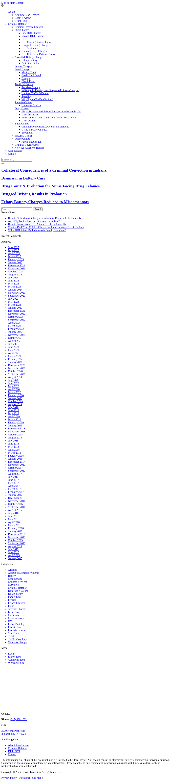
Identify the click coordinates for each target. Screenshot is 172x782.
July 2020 (13, 380)
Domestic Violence (18, 590)
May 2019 (13, 413)
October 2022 (15, 316)
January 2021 (15, 362)
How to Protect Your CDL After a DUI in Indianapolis (37, 224)
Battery (12, 575)
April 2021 (14, 353)
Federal (12, 599)
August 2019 (15, 404)
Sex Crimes (14, 633)
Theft (11, 636)
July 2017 (13, 476)
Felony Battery (29, 60)
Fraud (11, 606)
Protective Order (30, 63)
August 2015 (15, 546)
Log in (11, 653)
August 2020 (15, 377)
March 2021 (14, 356)
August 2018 (15, 437)
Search (37, 209)
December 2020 (16, 365)
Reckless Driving (31, 87)
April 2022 (14, 322)
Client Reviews (23, 17)
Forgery (26, 78)
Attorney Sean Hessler (27, 14)
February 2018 (16, 455)
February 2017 (16, 491)
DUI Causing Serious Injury (36, 42)
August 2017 (15, 473)
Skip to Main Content (12, 2)
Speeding (26, 96)
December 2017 (16, 461)
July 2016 (13, 513)
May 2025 (13, 250)
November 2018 (16, 431)
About (11, 11)
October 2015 (15, 540)
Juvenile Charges (17, 609)
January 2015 (15, 558)
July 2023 (13, 298)
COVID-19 (14, 584)
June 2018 (13, 443)
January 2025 (15, 262)
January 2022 (15, 331)
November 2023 (16, 292)
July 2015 (13, 549)
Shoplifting (27, 132)
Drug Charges (15, 593)
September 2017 (16, 470)
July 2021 (13, 344)
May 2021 (13, 350)
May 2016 (13, 519)
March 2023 (14, 304)
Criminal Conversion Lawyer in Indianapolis (45, 126)
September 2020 (16, 374)
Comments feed (16, 659)
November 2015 (16, 537)
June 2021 (13, 347)
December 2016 (16, 498)
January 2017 (15, 494)
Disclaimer (24, 777)
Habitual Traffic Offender (35, 93)
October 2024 (15, 271)
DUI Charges (22, 30)
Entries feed (14, 656)
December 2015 (16, 534)
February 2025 (16, 259)
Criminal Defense (17, 23)
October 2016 (15, 504)
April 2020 (14, 389)
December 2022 (16, 310)
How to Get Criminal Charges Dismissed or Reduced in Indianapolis (44, 218)
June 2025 (13, 247)
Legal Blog (21, 20)
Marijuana (13, 615)
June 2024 (13, 280)
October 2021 (15, 337)
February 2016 (16, 528)
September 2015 (16, 543)
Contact (12, 153)
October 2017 (15, 467)
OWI (10, 621)
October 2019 (15, 401)
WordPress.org (16, 662)
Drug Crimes (22, 108)
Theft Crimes (22, 123)
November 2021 (16, 334)
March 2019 (14, 419)
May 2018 (13, 446)
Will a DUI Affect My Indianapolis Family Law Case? (37, 230)
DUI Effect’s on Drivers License (39, 54)
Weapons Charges (17, 642)
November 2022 (16, 313)
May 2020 (13, 386)
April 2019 (14, 416)
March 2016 (14, 525)
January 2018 (15, 458)
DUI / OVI (14, 751)
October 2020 (15, 371)
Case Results (15, 150)
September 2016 (16, 507)
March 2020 (14, 392)
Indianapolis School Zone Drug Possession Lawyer (49, 117)
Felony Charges (23, 66)
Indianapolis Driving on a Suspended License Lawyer (50, 90)
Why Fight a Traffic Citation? (37, 99)
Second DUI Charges (33, 36)
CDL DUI (27, 39)
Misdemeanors (16, 618)
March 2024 (14, 286)
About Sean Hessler (18, 745)
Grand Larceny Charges (34, 129)
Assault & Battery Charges (29, 57)
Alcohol (12, 569)
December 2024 (16, 265)
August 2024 (15, 274)
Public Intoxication (31, 141)
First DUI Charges (31, 33)
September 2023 (16, 295)
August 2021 (15, 341)
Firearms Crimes (23, 135)
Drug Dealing (29, 120)
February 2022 (16, 328)
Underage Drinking (32, 105)
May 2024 (13, 283)
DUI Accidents (29, 48)
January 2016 (15, 531)
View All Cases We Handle (29, 147)
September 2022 (16, 319)
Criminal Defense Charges (29, 26)
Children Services (17, 581)
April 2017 (14, 485)
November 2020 (16, 368)
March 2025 (14, 256)
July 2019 (13, 407)
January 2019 (15, 425)
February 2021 (16, 359)
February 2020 (16, 395)
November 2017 (16, 464)
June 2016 (13, 516)
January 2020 (15, 398)
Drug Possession (30, 114)
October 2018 (15, 434)
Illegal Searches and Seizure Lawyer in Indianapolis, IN (51, 111)
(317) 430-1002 (18, 719)
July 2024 (13, 277)
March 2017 (14, 488)
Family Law (14, 596)
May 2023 (13, 301)
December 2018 (16, 428)
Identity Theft (29, 72)
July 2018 (13, 440)
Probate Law (15, 627)
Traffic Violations (24, 84)
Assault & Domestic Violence (23, 572)
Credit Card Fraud (31, 75)
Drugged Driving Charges (35, 45)
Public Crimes (22, 138)
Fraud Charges (22, 69)
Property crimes (16, 630)
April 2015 (14, 555)
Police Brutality (16, 624)
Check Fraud (28, 81)
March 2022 (14, 325)
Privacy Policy (9, 777)
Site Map (36, 777)
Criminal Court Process (27, 144)
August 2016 (15, 510)
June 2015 (13, 552)
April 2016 (14, 522)
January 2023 (15, 307)
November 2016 (16, 501)
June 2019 (13, 410)
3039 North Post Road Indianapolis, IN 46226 (13, 732)
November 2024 (16, 268)
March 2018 (14, 452)
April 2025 (14, 253)
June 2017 (13, 479)
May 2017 (13, 482)
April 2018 (14, 449)
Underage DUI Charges (34, 51)
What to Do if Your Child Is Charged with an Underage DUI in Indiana (46, 227)
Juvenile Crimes (23, 102)
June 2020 (13, 383)
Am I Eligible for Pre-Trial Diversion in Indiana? (34, 221)
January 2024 (15, 289)
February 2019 (16, 422)
